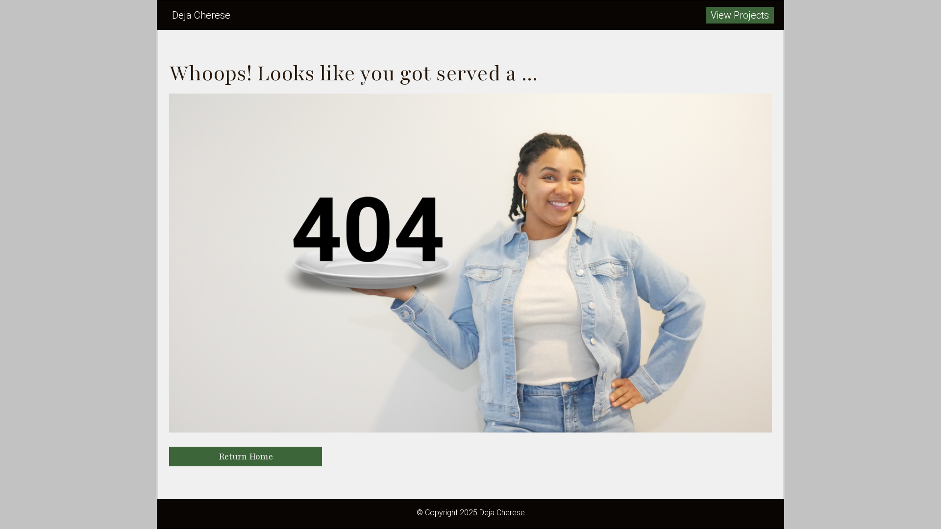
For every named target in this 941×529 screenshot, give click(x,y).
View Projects (740, 15)
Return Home (246, 456)
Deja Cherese (201, 15)
